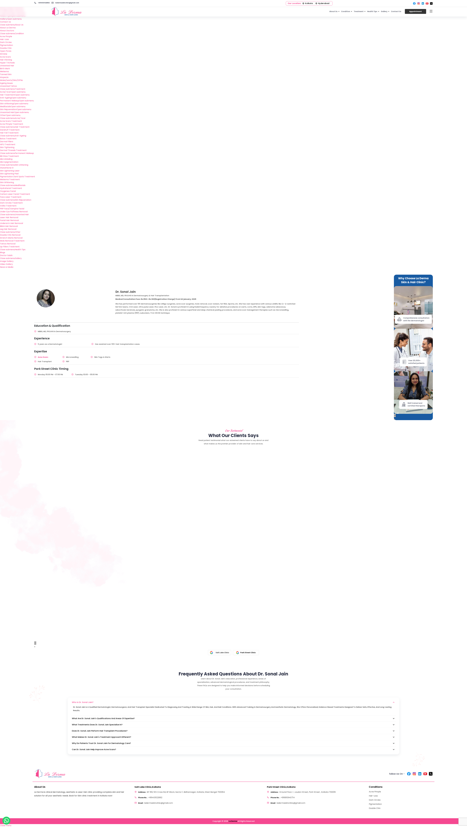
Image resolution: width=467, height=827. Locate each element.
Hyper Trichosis (7, 62)
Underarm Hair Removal (11, 223)
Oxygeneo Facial (8, 191)
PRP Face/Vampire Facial (12, 208)
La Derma (233, 821)
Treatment (359, 11)
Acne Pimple (6, 36)
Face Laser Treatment (10, 197)
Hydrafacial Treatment (11, 188)
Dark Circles (6, 42)
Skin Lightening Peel (9, 173)
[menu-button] (431, 11)
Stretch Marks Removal (11, 237)
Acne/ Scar (5, 91)
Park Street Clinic (248, 652)
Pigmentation (6, 45)
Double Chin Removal (10, 235)
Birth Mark (5, 68)
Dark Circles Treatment (11, 202)
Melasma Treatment (10, 179)
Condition (345, 11)
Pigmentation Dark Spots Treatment (17, 176)
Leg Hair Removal (8, 229)
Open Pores (5, 51)
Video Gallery (6, 264)
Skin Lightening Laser (10, 170)
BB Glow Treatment (9, 156)
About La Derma (8, 27)
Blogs (2, 252)
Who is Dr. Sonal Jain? (82, 702)
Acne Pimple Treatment (11, 124)
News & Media (6, 267)
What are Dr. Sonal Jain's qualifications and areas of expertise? (103, 718)
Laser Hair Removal (9, 217)
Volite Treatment (8, 205)
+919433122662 (44, 3)
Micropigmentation (9, 162)
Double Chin (6, 48)
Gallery (3, 19)
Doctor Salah (6, 255)
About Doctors (7, 30)
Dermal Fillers (6, 141)
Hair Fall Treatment (9, 132)
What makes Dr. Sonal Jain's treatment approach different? (101, 737)
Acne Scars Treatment (11, 121)
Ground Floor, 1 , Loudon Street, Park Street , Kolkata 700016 (303, 792)
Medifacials (5, 106)
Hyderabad (323, 3)
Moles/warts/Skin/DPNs (11, 80)
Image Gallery (6, 261)
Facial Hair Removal (9, 220)
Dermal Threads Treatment (13, 150)
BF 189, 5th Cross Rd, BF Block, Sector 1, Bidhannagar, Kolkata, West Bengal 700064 (181, 792)
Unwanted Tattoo (8, 86)
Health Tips (372, 11)
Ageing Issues (6, 83)
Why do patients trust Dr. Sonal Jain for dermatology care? (101, 743)
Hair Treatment (7, 94)
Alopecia (4, 77)
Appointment (415, 11)
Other (3, 115)
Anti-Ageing (5, 97)
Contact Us (5, 21)
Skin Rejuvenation (8, 109)
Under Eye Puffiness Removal (14, 211)
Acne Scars (5, 56)
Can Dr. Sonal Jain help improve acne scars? (94, 749)
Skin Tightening (7, 147)
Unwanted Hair (7, 65)
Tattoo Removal (7, 243)
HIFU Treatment (7, 144)
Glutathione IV (7, 167)
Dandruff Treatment (10, 129)
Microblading (6, 159)
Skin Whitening (7, 182)
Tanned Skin (6, 74)
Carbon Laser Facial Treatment (15, 194)
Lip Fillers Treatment (10, 246)
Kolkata (309, 3)
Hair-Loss (4, 39)
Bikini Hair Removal (9, 226)
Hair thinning (6, 59)
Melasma (4, 71)
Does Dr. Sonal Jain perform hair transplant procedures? (99, 730)
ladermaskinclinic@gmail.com (67, 3)
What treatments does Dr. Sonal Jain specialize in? (97, 724)
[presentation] (394, 415)
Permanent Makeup (9, 100)
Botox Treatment (8, 138)
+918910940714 (283, 797)
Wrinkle (3, 54)
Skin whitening (6, 103)
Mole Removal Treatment (12, 240)
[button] (394, 419)
